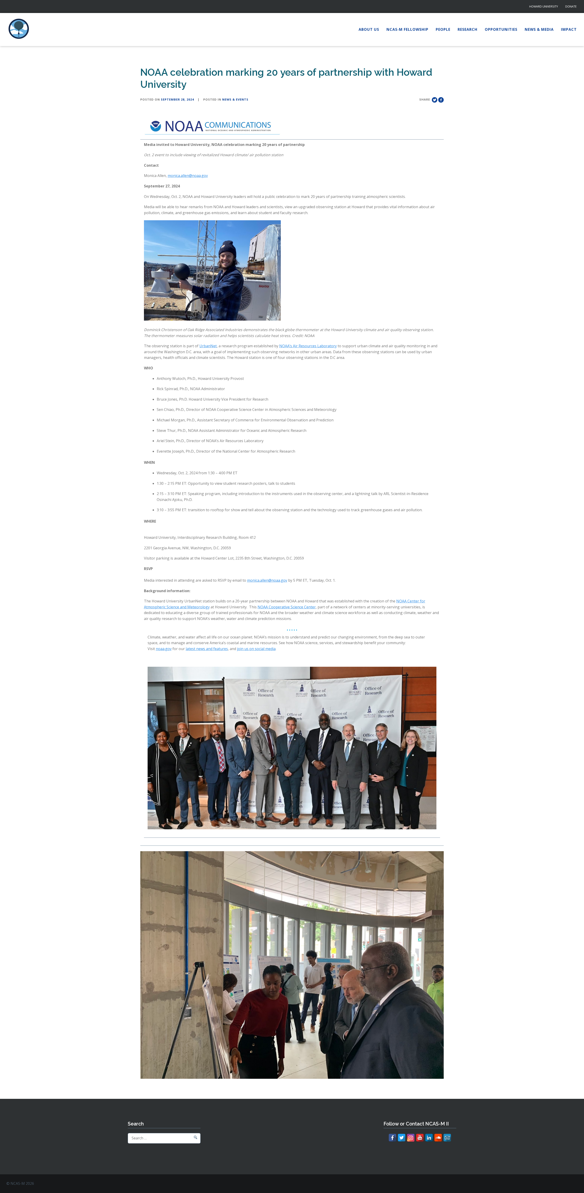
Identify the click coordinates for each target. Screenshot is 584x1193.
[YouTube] (420, 1138)
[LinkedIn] (429, 1138)
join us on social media (256, 648)
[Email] (447, 1138)
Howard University (543, 6)
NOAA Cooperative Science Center (287, 606)
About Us (369, 29)
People (443, 29)
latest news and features (207, 648)
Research (467, 29)
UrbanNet (208, 345)
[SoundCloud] (438, 1138)
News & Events (235, 99)
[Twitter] (402, 1138)
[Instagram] (411, 1138)
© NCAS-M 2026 (20, 1183)
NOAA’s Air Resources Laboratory (308, 345)
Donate (571, 6)
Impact (569, 29)
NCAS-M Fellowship (407, 29)
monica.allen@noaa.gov (188, 175)
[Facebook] (392, 1138)
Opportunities (501, 29)
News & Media (539, 29)
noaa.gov (164, 648)
